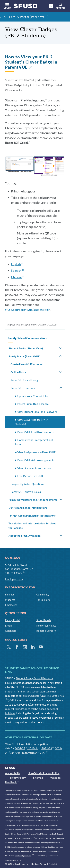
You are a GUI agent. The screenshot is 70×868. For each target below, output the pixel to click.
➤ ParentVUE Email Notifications (34, 432)
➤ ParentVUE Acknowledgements (34, 460)
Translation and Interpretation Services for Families (32, 525)
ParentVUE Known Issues (26, 491)
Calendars (10, 630)
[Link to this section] (30, 68)
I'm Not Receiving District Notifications (32, 515)
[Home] (26, 6)
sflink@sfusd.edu (29, 695)
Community (42, 594)
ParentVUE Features (23, 388)
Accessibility (12, 773)
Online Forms (18, 372)
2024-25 (20, 748)
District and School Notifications (27, 507)
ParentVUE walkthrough (25, 380)
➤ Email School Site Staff (29, 475)
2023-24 (33, 748)
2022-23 (47, 748)
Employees (11, 604)
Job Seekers (43, 599)
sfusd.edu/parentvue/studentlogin (27, 309)
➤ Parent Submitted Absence (32, 403)
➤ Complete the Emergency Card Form (34, 442)
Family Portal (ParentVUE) (28, 17)
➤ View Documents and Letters (33, 468)
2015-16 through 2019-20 (29, 752)
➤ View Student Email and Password (36, 411)
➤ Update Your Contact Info (31, 396)
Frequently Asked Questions (27, 483)
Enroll (8, 625)
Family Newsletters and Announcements (32, 499)
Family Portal (12, 620)
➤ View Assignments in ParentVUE (35, 452)
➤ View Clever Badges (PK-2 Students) (31, 422)
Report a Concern (46, 630)
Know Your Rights (46, 625)
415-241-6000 (13, 572)
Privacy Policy (17, 777)
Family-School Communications (27, 338)
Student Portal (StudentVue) (25, 348)
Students (10, 599)
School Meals (43, 620)
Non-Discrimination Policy (43, 773)
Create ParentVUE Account (27, 364)
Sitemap (38, 777)
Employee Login (14, 579)
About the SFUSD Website (24, 535)
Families (9, 594)
